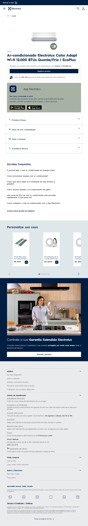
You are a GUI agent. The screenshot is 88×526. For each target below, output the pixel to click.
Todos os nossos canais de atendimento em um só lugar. (26, 401)
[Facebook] (10, 497)
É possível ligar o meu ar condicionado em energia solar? (31, 170)
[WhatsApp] (37, 497)
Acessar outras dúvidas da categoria (20, 211)
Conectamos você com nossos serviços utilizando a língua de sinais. (31, 451)
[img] (78, 8)
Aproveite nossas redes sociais (20, 486)
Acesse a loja (8, 2)
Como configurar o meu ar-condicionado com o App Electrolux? (33, 203)
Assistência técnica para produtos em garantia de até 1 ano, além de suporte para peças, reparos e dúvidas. (42, 408)
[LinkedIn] (77, 497)
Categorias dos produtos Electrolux (21, 389)
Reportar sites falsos (15, 426)
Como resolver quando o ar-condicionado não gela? (29, 189)
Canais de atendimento (16, 395)
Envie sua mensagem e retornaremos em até (29, 435)
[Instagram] (23, 497)
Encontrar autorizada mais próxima (21, 386)
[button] (83, 8)
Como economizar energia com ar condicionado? (27, 176)
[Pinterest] (64, 497)
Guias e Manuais (19, 139)
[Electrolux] (14, 8)
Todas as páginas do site (43, 519)
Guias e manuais (13, 378)
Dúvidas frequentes (14, 375)
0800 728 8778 (12, 445)
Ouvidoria (11, 419)
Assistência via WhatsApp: (17, 405)
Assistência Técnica (20, 148)
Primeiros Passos (19, 120)
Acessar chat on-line (15, 413)
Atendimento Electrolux (16, 398)
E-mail (9, 433)
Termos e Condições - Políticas (20, 503)
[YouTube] (50, 497)
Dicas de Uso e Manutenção (23, 129)
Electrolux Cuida (13, 474)
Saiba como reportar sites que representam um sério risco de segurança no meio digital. (37, 429)
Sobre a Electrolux (14, 470)
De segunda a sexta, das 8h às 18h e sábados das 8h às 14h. (28, 442)
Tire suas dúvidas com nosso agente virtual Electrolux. (39, 416)
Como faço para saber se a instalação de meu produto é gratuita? (31, 182)
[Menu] (4, 8)
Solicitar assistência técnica (17, 382)
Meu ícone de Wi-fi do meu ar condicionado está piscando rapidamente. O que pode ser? (31, 196)
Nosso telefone (12, 439)
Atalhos (10, 371)
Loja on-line (11, 461)
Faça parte (11, 477)
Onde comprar (13, 457)
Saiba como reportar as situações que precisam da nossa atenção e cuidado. (34, 422)
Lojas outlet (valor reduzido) (18, 464)
